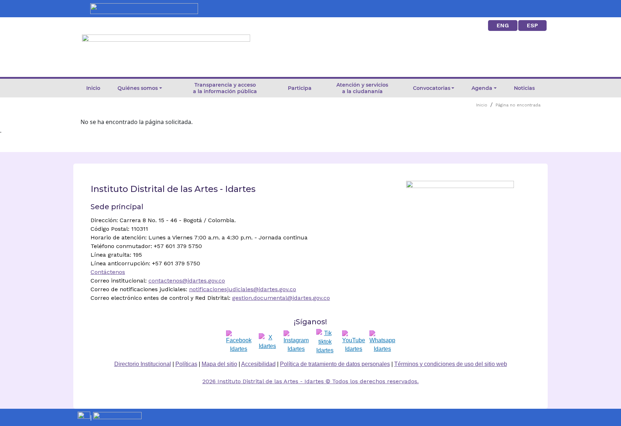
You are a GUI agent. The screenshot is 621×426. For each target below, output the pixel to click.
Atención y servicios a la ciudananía (362, 88)
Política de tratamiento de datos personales (335, 364)
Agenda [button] (482, 88)
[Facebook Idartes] (239, 341)
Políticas (186, 364)
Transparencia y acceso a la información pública (225, 88)
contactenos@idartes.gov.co (186, 280)
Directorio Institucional (142, 364)
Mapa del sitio (219, 364)
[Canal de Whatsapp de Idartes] (382, 341)
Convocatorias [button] (431, 88)
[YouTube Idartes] (353, 341)
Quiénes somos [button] (138, 88)
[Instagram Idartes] (296, 341)
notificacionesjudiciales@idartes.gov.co (242, 289)
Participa (300, 88)
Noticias (524, 88)
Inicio (93, 88)
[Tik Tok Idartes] (325, 342)
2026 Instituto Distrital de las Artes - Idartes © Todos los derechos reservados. (310, 381)
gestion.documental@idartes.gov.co (281, 297)
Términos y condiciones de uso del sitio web (450, 364)
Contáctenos (108, 272)
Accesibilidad (258, 364)
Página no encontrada (518, 105)
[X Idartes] (267, 342)
